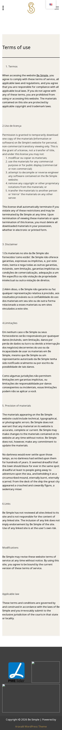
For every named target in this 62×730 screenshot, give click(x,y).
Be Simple (42, 75)
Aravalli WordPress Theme (31, 726)
